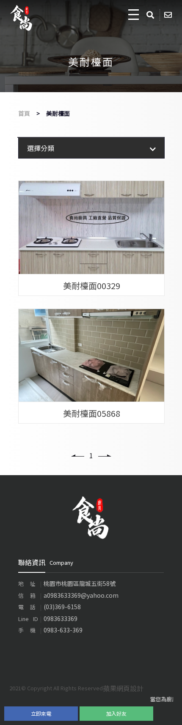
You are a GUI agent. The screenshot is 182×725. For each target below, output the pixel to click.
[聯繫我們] (169, 15)
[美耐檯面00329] (91, 227)
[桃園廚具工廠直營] (22, 18)
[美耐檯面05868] (91, 355)
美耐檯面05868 (91, 413)
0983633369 (60, 618)
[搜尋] (152, 15)
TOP (167, 712)
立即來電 (41, 713)
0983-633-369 (63, 630)
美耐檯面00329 (91, 285)
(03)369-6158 (62, 606)
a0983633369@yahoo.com (81, 595)
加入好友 (116, 713)
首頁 (24, 113)
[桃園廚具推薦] (91, 517)
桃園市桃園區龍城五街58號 (80, 583)
